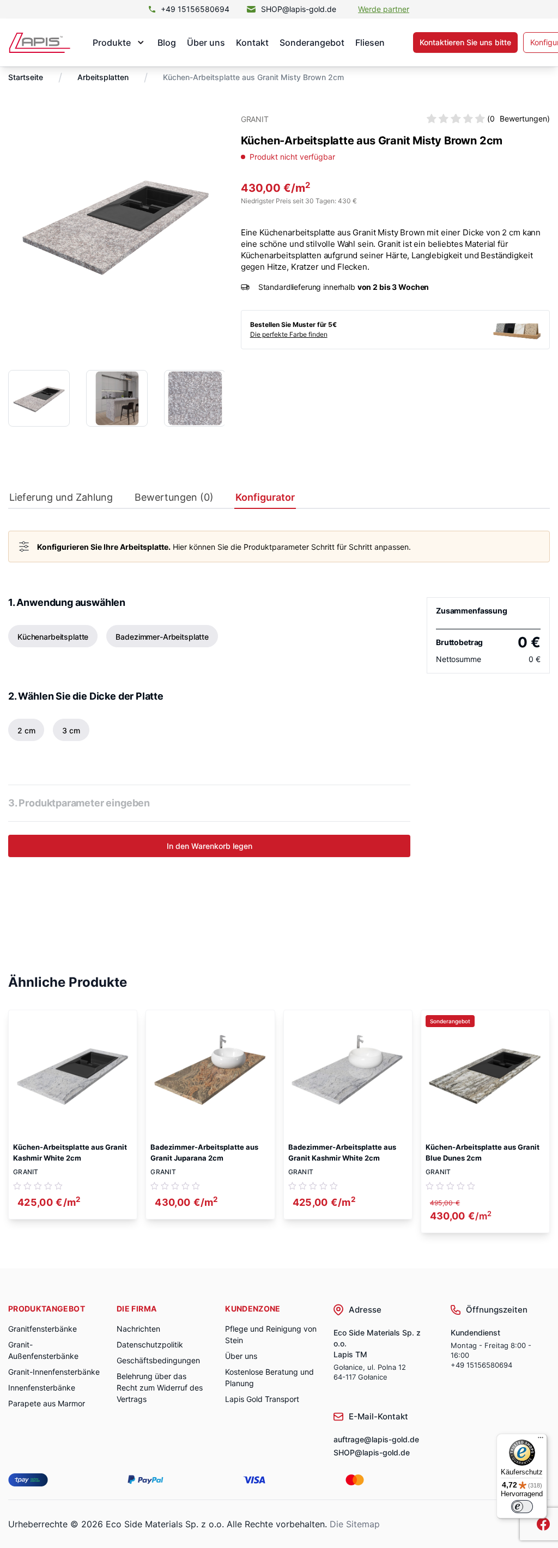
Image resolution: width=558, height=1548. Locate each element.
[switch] (522, 1506)
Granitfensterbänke (42, 1328)
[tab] (61, 500)
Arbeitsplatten (103, 77)
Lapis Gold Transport (262, 1399)
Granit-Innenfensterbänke (54, 1371)
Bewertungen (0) (174, 497)
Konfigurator (265, 497)
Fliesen (370, 42)
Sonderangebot (312, 42)
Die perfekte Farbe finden (288, 334)
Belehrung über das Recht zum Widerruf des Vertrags (160, 1387)
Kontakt (252, 42)
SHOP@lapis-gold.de (298, 9)
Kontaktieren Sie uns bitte (465, 42)
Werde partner (383, 9)
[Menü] (540, 1440)
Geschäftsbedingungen (158, 1360)
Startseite (25, 77)
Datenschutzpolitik (150, 1344)
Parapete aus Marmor (46, 1403)
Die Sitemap (355, 1524)
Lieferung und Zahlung (61, 497)
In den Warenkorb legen (209, 846)
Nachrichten (138, 1328)
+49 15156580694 (195, 9)
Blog (166, 42)
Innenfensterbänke (41, 1387)
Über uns (206, 42)
